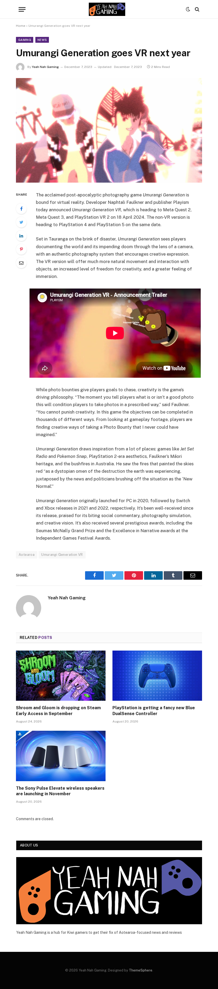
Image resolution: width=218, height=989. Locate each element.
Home (20, 26)
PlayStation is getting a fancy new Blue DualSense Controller (153, 710)
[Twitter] (21, 222)
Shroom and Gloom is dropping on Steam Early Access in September (58, 710)
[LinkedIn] (21, 235)
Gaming (24, 39)
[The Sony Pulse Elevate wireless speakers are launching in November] (61, 756)
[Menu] (22, 9)
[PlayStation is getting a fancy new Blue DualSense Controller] (157, 676)
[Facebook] (21, 208)
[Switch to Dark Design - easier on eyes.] (188, 9)
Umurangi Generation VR (62, 555)
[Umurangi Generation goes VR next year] (109, 130)
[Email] (21, 262)
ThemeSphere (140, 970)
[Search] (196, 9)
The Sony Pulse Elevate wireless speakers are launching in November (60, 791)
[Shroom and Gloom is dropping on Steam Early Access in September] (61, 676)
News (42, 39)
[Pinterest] (21, 249)
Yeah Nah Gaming (45, 67)
